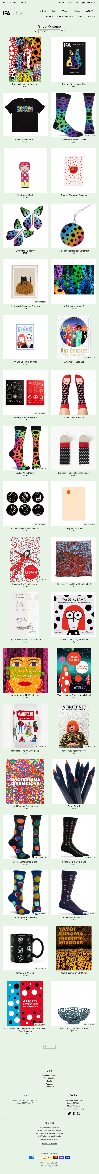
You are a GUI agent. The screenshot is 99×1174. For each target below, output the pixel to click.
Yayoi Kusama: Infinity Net (74, 751)
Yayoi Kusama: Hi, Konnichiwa (25, 695)
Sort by (35, 31)
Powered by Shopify (49, 1166)
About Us (49, 1084)
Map (69, 1106)
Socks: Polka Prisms (25, 473)
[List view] (65, 31)
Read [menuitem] (77, 11)
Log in (61, 2)
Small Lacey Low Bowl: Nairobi (74, 1028)
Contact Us (49, 1087)
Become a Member (49, 1144)
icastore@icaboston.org (74, 1109)
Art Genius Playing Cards (25, 362)
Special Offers (49, 1078)
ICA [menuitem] (54, 11)
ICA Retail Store (53, 1163)
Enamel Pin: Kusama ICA (74, 84)
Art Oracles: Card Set (74, 362)
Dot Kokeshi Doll (25, 195)
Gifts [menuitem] (43, 11)
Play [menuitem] (48, 16)
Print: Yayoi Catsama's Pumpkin (25, 306)
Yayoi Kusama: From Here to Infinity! (74, 695)
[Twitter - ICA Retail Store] (69, 1113)
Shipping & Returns (49, 1075)
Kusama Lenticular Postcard (25, 84)
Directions (76, 1106)
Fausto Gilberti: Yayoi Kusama (74, 640)
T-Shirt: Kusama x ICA (25, 140)
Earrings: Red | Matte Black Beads (74, 473)
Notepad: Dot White (74, 528)
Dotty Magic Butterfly (25, 251)
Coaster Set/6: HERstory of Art (25, 528)
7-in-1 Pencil (74, 806)
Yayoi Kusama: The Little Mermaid (25, 640)
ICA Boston (12, 2)
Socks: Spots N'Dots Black (25, 862)
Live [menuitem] (79, 16)
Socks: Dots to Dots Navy (74, 917)
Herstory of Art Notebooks (25, 417)
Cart (89, 2)
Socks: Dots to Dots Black (74, 862)
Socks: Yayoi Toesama (74, 417)
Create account (72, 2)
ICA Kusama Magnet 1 (74, 306)
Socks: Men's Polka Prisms (74, 140)
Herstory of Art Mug (25, 973)
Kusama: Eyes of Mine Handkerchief (74, 584)
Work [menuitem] (89, 11)
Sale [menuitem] (90, 16)
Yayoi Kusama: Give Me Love (25, 806)
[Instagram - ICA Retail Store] (78, 1113)
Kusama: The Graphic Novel (25, 584)
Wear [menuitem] (64, 11)
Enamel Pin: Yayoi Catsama (74, 195)
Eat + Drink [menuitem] (64, 16)
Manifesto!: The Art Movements (25, 751)
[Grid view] (62, 31)
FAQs (49, 1081)
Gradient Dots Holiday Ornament (74, 251)
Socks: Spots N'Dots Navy (25, 917)
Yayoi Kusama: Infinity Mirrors (74, 973)
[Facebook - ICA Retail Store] (74, 1113)
